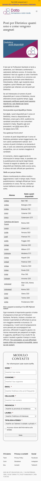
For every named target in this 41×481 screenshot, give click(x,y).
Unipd (6, 262)
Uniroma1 (7, 284)
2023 (8, 129)
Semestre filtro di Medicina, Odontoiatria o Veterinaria (19, 4)
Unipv (6, 270)
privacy (9, 429)
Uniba (6, 201)
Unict (6, 213)
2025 (8, 114)
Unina (6, 258)
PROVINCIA (10, 405)
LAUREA (9, 413)
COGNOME (10, 377)
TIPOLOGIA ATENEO (13, 420)
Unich (6, 228)
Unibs (6, 209)
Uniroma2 (8, 289)
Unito (6, 298)
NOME (8, 368)
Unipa (6, 266)
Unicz (6, 217)
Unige (6, 245)
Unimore (7, 253)
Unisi (6, 294)
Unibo (6, 205)
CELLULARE (10, 396)
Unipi (6, 274)
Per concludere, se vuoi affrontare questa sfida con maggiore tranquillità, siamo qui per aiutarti (20, 342)
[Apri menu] (36, 11)
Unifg (6, 241)
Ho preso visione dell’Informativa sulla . (20, 428)
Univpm (7, 279)
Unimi (6, 249)
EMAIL (8, 387)
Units (6, 302)
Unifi (6, 237)
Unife (6, 232)
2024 (17, 126)
